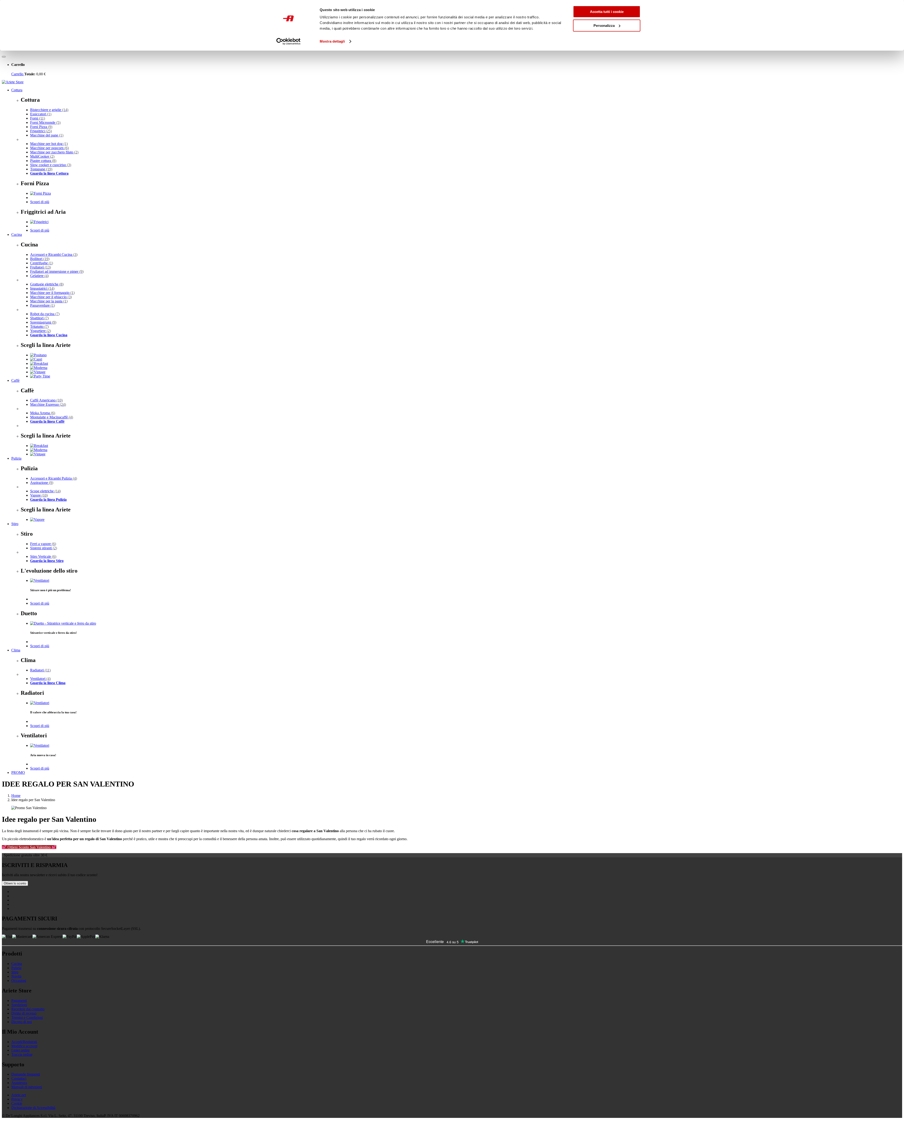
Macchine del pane (46, 135)
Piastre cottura (43, 161)
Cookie (16, 1103)
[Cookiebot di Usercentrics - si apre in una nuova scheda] (288, 41)
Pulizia (16, 458)
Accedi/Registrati (24, 1042)
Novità (16, 976)
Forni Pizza (41, 127)
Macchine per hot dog (49, 144)
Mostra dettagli (332, 41)
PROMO (18, 773)
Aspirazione (41, 483)
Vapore (39, 495)
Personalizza (604, 26)
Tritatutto (39, 327)
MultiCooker (42, 156)
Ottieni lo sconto (15, 883)
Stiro (14, 524)
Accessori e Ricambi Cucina (53, 255)
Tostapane (41, 169)
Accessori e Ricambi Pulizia (53, 478)
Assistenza (19, 1083)
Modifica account (24, 1046)
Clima (15, 650)
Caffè (15, 380)
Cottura (16, 90)
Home (15, 796)
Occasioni (18, 981)
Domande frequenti (25, 1074)
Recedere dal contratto (27, 1009)
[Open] (4, 56)
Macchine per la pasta (49, 301)
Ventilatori (40, 679)
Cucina (16, 235)
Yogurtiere (40, 331)
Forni (37, 118)
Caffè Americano (46, 400)
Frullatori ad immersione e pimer (57, 271)
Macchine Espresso (48, 404)
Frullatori (40, 267)
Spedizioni (19, 1005)
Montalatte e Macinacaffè (51, 417)
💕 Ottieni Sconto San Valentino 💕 (29, 847)
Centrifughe (41, 263)
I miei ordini (20, 1050)
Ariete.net (18, 1095)
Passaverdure (42, 305)
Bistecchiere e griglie (49, 110)
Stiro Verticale (43, 556)
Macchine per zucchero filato (54, 152)
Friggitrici (41, 131)
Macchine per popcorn (49, 148)
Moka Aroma (42, 413)
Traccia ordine (21, 1054)
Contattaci (18, 1078)
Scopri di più (39, 202)
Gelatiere (39, 276)
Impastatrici (42, 288)
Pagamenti (19, 1001)
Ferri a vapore (43, 544)
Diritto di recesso (23, 1013)
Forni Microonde (45, 122)
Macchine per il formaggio (52, 293)
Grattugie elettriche (47, 284)
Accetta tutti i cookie (607, 12)
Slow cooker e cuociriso (50, 165)
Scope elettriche (45, 491)
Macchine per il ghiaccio (51, 297)
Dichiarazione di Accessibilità (33, 1108)
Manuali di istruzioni (26, 1087)
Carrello (17, 74)
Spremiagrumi (43, 322)
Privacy (17, 1099)
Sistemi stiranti (43, 548)
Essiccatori (40, 114)
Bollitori (39, 259)
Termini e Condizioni (27, 1018)
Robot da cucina (45, 314)
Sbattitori (39, 318)
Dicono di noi (21, 1022)
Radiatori (40, 670)
